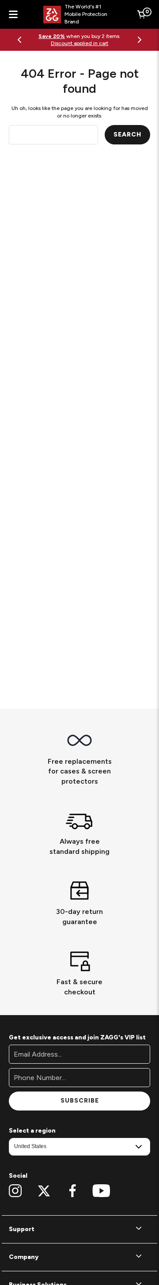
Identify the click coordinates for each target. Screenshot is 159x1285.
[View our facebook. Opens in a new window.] (73, 1191)
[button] (79, 1229)
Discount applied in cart (79, 43)
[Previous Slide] (19, 39)
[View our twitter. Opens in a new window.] (44, 1191)
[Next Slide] (139, 39)
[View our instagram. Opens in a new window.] (15, 1191)
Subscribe (80, 1100)
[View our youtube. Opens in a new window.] (101, 1191)
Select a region (32, 1130)
